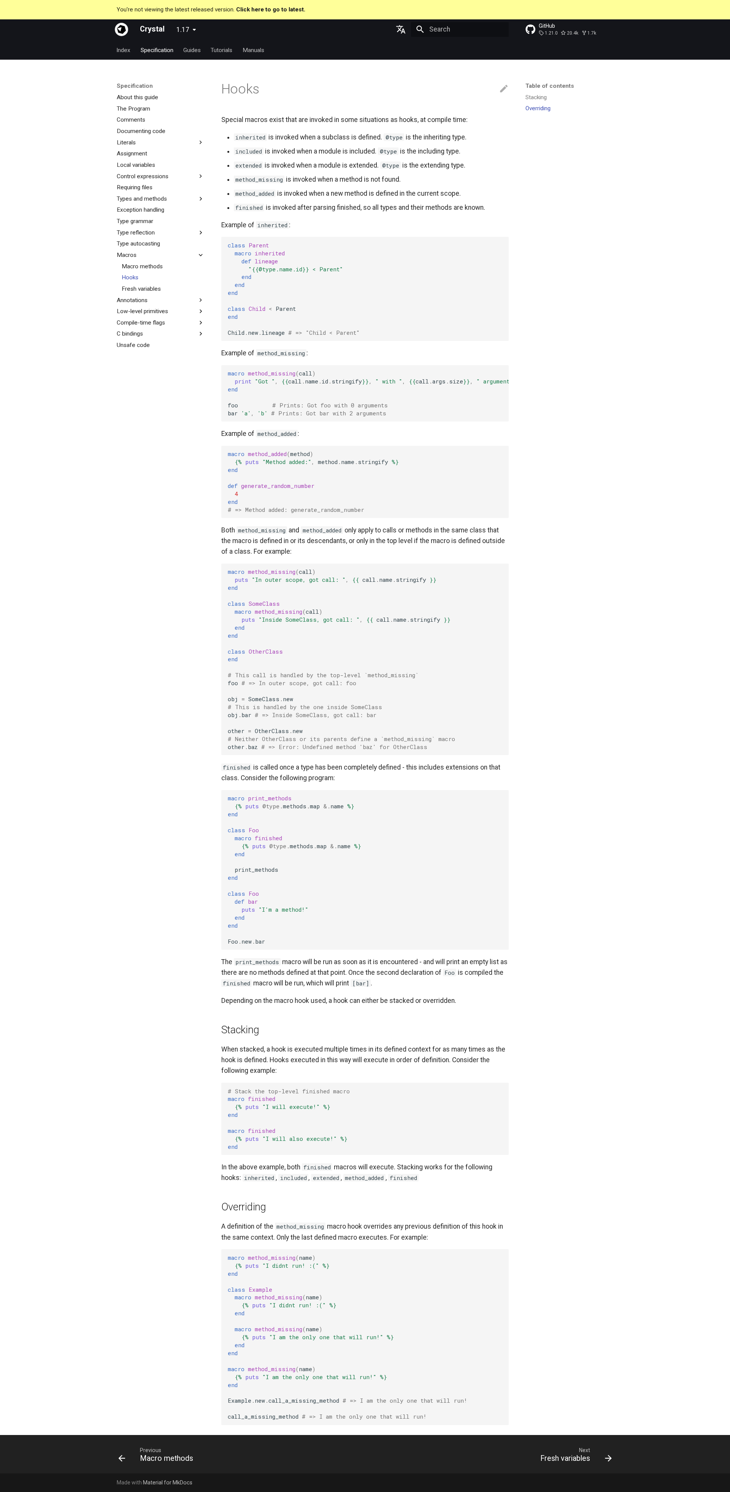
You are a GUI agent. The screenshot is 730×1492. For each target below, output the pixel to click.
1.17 (182, 29)
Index (124, 49)
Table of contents (549, 85)
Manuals (253, 49)
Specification (157, 49)
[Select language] (401, 29)
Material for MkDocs (167, 1482)
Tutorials (222, 49)
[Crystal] (121, 29)
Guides (192, 49)
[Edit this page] (504, 89)
